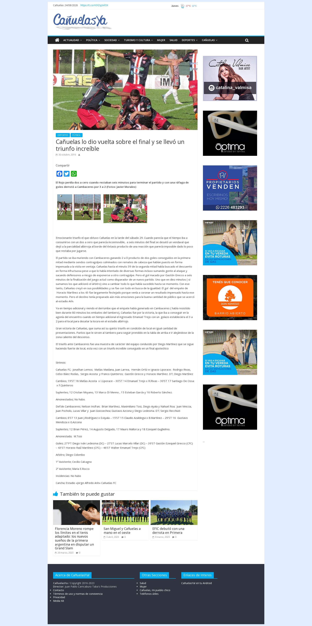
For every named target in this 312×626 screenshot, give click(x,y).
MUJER (161, 40)
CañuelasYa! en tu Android (196, 583)
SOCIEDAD (110, 40)
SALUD (173, 40)
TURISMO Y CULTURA (137, 40)
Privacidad (59, 597)
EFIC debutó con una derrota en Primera (168, 530)
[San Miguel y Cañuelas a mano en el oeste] (125, 502)
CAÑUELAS (208, 40)
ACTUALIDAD (71, 40)
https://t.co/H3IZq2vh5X (94, 5)
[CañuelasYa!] (82, 15)
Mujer (143, 586)
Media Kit (58, 601)
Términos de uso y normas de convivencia (78, 593)
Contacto (58, 590)
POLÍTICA (91, 40)
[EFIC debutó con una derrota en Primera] (174, 502)
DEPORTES (188, 40)
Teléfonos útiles (149, 593)
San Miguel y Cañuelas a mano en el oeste (122, 530)
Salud (143, 583)
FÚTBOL (76, 135)
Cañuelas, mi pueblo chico (155, 590)
